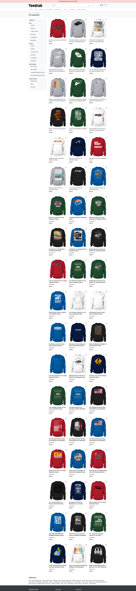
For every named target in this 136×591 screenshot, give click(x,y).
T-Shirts (32, 25)
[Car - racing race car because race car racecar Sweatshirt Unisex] (98, 58)
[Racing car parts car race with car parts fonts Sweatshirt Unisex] (98, 117)
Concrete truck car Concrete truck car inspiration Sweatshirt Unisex (77, 535)
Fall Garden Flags (57, 580)
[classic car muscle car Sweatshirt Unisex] (58, 117)
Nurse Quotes (71, 583)
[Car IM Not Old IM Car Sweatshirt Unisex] (78, 206)
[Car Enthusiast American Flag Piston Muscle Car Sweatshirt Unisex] (98, 396)
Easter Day (63, 582)
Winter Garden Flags (66, 580)
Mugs (65, 9)
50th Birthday (38, 582)
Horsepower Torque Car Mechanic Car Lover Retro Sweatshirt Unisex (76, 504)
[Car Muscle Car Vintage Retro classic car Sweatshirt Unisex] (98, 28)
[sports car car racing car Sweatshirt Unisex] (58, 28)
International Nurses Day (101, 582)
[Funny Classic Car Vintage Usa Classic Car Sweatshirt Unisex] (78, 459)
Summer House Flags (87, 580)
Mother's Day (70, 582)
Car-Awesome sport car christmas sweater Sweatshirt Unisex (77, 409)
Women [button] (41, 9)
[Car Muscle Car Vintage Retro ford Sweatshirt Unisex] (58, 237)
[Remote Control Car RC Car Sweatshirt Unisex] (58, 176)
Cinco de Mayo (77, 582)
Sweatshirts (33, 40)
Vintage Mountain (41, 583)
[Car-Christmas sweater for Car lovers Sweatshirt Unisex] (78, 269)
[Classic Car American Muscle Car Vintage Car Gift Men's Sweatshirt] (58, 88)
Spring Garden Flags (36, 580)
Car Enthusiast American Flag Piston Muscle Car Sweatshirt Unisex (97, 409)
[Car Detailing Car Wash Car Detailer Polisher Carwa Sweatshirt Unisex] (78, 88)
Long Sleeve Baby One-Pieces (38, 72)
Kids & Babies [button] (48, 9)
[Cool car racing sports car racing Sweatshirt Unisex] (58, 269)
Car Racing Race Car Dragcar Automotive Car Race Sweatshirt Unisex (57, 71)
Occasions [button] (72, 9)
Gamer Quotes (78, 583)
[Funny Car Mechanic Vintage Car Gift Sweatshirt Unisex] (98, 332)
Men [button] (36, 9)
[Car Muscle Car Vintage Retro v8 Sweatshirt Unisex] (78, 237)
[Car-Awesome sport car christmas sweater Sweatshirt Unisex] (78, 396)
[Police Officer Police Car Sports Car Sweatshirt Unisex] (58, 301)
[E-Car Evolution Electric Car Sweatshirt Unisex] (78, 176)
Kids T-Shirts (34, 66)
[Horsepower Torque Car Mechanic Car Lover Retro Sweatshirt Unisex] (78, 491)
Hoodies (33, 28)
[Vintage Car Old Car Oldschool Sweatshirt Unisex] (58, 147)
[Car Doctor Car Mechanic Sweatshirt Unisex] (78, 117)
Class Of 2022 (84, 582)
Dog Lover (48, 583)
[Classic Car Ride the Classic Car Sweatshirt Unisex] (98, 176)
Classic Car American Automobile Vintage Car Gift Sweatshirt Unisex (78, 567)
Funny (62, 583)
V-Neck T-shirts (34, 31)
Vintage (58, 583)
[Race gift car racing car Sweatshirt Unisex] (98, 147)
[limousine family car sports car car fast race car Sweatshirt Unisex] (78, 28)
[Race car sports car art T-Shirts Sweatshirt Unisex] (98, 491)
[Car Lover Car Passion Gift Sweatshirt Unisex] (78, 147)
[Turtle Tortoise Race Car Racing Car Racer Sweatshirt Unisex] (58, 554)
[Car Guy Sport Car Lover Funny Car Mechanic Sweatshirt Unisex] (98, 88)
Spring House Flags (76, 580)
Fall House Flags (97, 580)
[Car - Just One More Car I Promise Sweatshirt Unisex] (58, 491)
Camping (53, 583)
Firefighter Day (56, 582)
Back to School (32, 583)
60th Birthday (45, 582)
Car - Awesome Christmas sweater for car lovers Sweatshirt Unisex (96, 535)
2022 (30, 580)
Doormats (33, 87)
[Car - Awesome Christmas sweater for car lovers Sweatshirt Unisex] (98, 522)
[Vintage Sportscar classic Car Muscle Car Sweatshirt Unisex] (98, 237)
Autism (51, 582)
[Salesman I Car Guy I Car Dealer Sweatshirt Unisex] (58, 459)
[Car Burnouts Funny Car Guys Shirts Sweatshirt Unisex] (98, 301)
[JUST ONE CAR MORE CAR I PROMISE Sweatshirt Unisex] (58, 522)
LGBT (65, 583)
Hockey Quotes (92, 583)
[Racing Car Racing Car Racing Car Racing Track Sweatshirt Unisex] (78, 58)
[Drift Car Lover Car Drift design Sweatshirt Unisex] (98, 364)
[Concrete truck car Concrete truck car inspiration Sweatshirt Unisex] (78, 522)
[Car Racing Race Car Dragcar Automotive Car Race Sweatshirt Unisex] (58, 58)
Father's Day (91, 582)
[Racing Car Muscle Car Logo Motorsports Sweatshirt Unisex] (98, 206)
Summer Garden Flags (47, 580)
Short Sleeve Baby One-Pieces (38, 75)
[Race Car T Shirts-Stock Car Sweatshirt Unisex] (58, 206)
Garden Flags (34, 81)
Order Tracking (81, 9)
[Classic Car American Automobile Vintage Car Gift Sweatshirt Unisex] (78, 554)
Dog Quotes (85, 583)
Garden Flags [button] (58, 9)
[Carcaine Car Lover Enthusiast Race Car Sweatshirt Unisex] (78, 332)
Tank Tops (33, 34)
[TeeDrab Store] (35, 5)
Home (31, 9)
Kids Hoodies (34, 69)
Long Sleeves (34, 37)
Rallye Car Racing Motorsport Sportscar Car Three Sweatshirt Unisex (98, 567)
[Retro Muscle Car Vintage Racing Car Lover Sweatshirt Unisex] (98, 459)
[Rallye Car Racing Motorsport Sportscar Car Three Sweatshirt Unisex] (98, 554)
